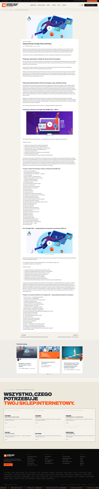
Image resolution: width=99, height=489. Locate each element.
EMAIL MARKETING (59, 472)
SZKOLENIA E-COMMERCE (27, 41)
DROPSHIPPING (52, 472)
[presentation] (26, 353)
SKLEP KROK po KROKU (44, 476)
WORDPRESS (22, 478)
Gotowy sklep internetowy (32, 456)
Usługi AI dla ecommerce (49, 463)
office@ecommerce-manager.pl (79, 0)
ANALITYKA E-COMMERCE (20, 472)
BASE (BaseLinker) (32, 472)
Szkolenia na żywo (30, 461)
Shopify (81, 458)
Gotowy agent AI (48, 456)
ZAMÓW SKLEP (33, 5)
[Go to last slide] (18, 360)
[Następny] (81, 360)
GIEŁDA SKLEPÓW (41, 5)
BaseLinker (82, 463)
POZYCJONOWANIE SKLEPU (8, 476)
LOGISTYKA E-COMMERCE (40, 474)
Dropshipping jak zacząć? (67, 458)
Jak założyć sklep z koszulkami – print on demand (68, 336)
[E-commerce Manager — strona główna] (10, 5)
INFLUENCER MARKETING (8, 474)
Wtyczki (46, 458)
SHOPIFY (37, 476)
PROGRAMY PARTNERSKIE (26, 476)
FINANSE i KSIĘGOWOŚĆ (68, 472)
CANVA (39, 472)
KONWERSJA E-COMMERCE (31, 474)
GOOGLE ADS (76, 472)
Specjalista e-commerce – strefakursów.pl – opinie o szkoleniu (25, 365)
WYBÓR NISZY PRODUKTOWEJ (30, 478)
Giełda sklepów (30, 458)
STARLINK (75, 476)
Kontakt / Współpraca (81, 484)
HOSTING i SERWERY (82, 472)
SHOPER (33, 476)
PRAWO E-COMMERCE (17, 476)
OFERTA (48, 5)
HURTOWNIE (89, 472)
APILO (27, 472)
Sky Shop (81, 461)
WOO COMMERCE (16, 478)
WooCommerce (82, 456)
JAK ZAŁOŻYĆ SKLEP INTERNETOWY (19, 474)
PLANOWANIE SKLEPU (78, 474)
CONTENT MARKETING (45, 472)
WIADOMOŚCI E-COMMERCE (8, 478)
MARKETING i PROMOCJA (50, 474)
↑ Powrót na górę (91, 484)
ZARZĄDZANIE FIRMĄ (50, 478)
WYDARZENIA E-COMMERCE (41, 478)
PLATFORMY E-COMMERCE (87, 474)
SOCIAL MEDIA (57, 476)
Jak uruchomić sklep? (66, 456)
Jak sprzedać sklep (66, 463)
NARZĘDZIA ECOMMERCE (59, 474)
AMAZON (13, 472)
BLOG (59, 5)
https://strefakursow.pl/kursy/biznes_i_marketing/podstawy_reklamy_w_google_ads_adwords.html (46, 139)
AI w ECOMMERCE (48, 461)
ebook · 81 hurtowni (30, 463)
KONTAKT (64, 5)
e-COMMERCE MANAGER (29, 46)
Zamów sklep (8, 464)
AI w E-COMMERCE (7, 472)
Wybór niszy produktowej (67, 461)
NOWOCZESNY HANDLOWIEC (69, 474)
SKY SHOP (51, 476)
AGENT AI (54, 5)
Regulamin (63, 484)
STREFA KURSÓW (81, 476)
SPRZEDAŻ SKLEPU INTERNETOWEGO (66, 476)
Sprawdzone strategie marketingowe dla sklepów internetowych (34, 336)
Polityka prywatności (71, 484)
